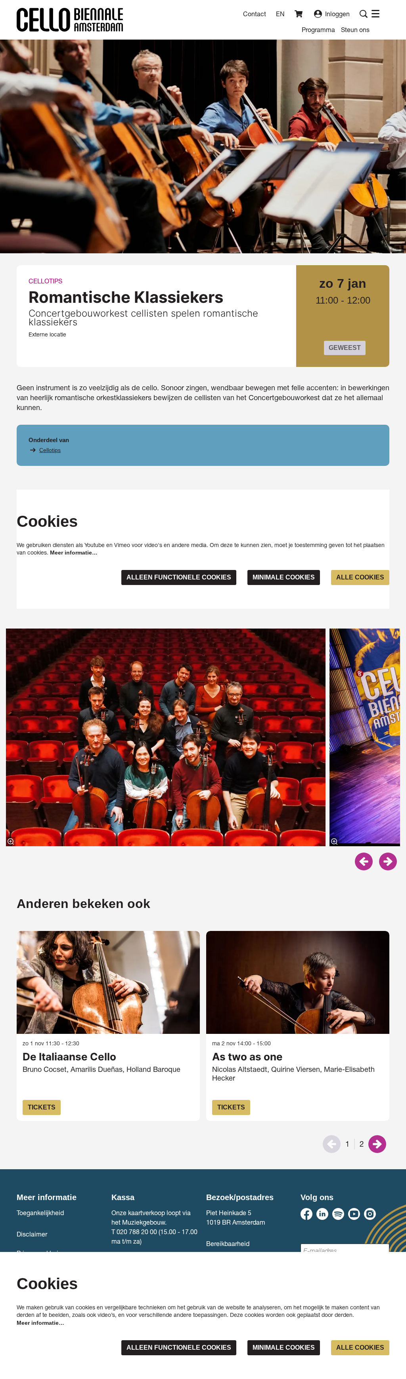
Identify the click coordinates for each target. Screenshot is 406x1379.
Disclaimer (32, 1234)
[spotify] (338, 1214)
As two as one (247, 1056)
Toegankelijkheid (40, 1212)
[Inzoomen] (10, 841)
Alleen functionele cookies (178, 577)
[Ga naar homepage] (70, 20)
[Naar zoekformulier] (364, 14)
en (280, 14)
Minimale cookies (284, 577)
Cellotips (50, 450)
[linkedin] (322, 1214)
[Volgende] (388, 861)
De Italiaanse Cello (69, 1056)
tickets (42, 1107)
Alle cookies (360, 577)
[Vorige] (364, 861)
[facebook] (306, 1214)
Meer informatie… (74, 552)
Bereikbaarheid (227, 1243)
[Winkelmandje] (299, 14)
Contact (254, 13)
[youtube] (354, 1214)
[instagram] (370, 1214)
